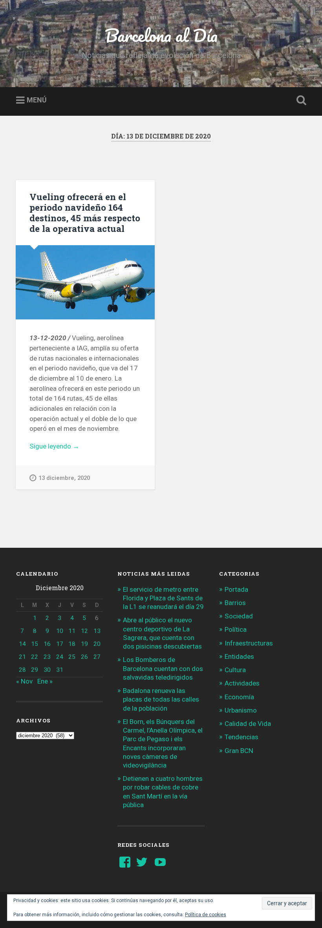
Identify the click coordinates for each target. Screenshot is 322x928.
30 (47, 669)
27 (97, 656)
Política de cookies (205, 914)
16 (47, 643)
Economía (239, 697)
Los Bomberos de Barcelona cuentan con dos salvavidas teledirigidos (163, 668)
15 (34, 643)
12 (84, 630)
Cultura (235, 670)
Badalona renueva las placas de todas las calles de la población (161, 699)
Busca (299, 100)
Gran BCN (239, 751)
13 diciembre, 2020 (64, 478)
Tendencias (241, 737)
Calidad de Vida (248, 723)
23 (47, 656)
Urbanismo (241, 710)
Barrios (235, 603)
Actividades (242, 683)
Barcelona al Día (161, 35)
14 (22, 643)
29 (34, 669)
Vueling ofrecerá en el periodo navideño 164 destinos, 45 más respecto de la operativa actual (84, 212)
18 (71, 643)
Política (236, 629)
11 (71, 630)
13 (97, 630)
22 (34, 656)
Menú (37, 100)
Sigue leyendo (64, 447)
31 (59, 669)
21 (22, 656)
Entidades (239, 656)
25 (71, 656)
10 (59, 630)
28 (22, 669)
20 (97, 643)
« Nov (24, 681)
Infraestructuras (249, 643)
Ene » (45, 681)
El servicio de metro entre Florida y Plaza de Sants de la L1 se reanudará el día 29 (163, 598)
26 (84, 656)
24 (59, 656)
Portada (236, 589)
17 (59, 643)
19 (84, 643)
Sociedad (239, 616)
